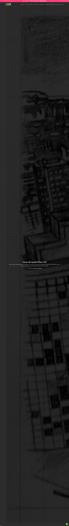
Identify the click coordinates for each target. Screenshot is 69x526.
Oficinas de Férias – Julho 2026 (51, 4)
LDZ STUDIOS (61, 4)
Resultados (36, 4)
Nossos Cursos (29, 4)
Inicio (28, 268)
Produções (41, 4)
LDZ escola (23, 4)
